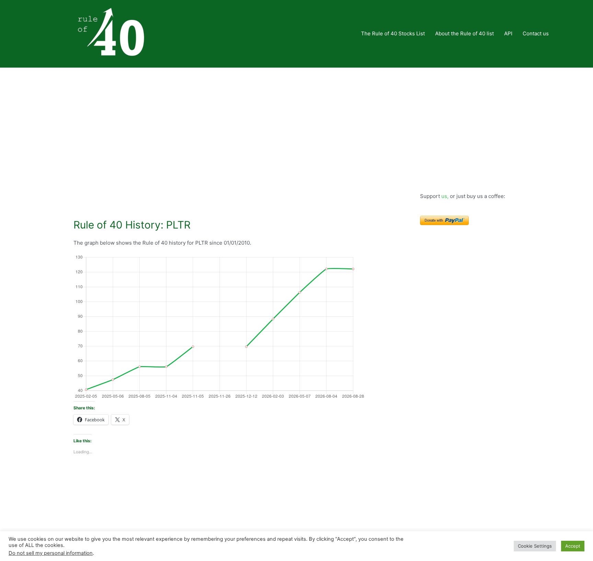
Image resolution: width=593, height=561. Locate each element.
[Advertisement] (296, 119)
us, (445, 196)
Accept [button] (572, 546)
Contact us (536, 33)
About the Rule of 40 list (464, 33)
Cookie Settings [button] (535, 546)
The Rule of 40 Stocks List (393, 33)
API (508, 33)
